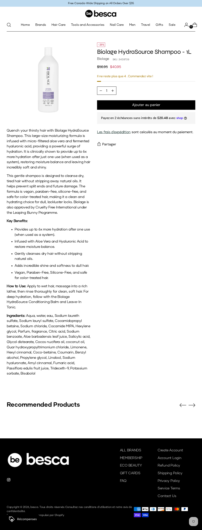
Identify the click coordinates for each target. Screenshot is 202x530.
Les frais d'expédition (114, 132)
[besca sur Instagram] (9, 481)
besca (34, 507)
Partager (109, 144)
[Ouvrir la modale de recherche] (9, 25)
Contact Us (167, 496)
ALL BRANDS (130, 450)
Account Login (169, 458)
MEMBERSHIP (131, 458)
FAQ (123, 481)
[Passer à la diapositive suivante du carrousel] (192, 405)
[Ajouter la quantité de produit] (100, 91)
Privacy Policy (169, 481)
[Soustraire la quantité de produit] (112, 91)
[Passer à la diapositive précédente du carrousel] (183, 405)
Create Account (170, 450)
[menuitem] (25, 24)
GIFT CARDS (130, 473)
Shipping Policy (170, 473)
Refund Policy (169, 465)
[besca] (101, 13)
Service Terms (169, 488)
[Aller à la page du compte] (185, 25)
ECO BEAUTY (131, 465)
